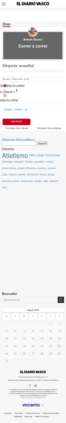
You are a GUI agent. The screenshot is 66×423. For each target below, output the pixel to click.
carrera (21, 174)
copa (45, 180)
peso (4, 187)
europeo (52, 168)
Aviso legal (18, 413)
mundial (49, 161)
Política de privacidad (51, 413)
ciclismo (13, 174)
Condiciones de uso (33, 413)
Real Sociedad (52, 155)
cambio (38, 180)
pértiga (51, 174)
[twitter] (35, 385)
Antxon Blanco (32, 39)
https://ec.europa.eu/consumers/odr (33, 397)
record (43, 174)
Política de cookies (42, 417)
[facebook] (30, 385)
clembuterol (32, 174)
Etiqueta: (11, 85)
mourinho (41, 168)
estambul (54, 180)
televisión (19, 161)
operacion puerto (10, 180)
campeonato (27, 180)
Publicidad (17, 417)
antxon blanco (9, 168)
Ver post (16, 121)
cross (4, 174)
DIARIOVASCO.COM (33, 372)
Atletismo (15, 155)
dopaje (40, 155)
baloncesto (7, 161)
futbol (32, 155)
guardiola (39, 161)
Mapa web (28, 417)
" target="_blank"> (14, 109)
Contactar (7, 413)
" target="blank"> (5, 90)
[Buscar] (61, 300)
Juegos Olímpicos (26, 168)
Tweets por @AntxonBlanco (18, 139)
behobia (29, 161)
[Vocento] (33, 405)
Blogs (7, 24)
